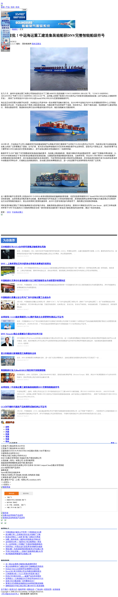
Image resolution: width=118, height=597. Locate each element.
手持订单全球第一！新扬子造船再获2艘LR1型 (24, 551)
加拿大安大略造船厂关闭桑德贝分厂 (20, 581)
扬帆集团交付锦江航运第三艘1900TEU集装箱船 (25, 586)
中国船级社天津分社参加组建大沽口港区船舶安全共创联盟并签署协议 (33, 280)
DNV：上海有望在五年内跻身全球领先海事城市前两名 (26, 263)
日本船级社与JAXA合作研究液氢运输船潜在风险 (23, 247)
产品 (8, 7)
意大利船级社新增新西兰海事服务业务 (18, 353)
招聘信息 (30, 589)
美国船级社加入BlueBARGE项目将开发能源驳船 (23, 370)
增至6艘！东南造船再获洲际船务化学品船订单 (24, 549)
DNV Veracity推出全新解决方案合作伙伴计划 (21, 334)
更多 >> (114, 443)
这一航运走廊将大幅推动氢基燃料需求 (21, 564)
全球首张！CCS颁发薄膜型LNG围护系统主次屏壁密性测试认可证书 (32, 317)
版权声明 (22, 589)
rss (2, 3)
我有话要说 (36, 44)
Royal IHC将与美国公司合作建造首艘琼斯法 (23, 571)
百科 (13, 7)
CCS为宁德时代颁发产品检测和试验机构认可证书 (24, 407)
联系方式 (13, 589)
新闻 (3, 7)
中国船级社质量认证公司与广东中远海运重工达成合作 (26, 297)
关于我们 (4, 589)
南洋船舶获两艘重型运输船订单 (18, 554)
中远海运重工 (17, 212)
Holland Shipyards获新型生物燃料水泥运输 (22, 569)
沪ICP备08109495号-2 (10, 594)
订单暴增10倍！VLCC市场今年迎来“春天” (23, 574)
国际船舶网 (11, 44)
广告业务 (39, 589)
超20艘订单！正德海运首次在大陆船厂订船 (23, 534)
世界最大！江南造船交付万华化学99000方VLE (24, 578)
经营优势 (48, 589)
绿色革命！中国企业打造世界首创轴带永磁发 (24, 546)
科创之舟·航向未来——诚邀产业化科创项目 (23, 576)
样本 (17, 7)
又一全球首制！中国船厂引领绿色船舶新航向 (24, 544)
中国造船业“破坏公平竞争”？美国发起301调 (23, 532)
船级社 (15, 29)
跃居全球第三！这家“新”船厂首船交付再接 (23, 537)
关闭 (5, 50)
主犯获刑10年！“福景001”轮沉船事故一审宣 (23, 542)
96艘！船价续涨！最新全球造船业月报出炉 (23, 539)
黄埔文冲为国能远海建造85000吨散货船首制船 (24, 583)
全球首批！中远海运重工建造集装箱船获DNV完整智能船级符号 (30, 387)
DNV (9, 212)
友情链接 (56, 589)
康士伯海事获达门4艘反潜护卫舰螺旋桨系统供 (24, 566)
